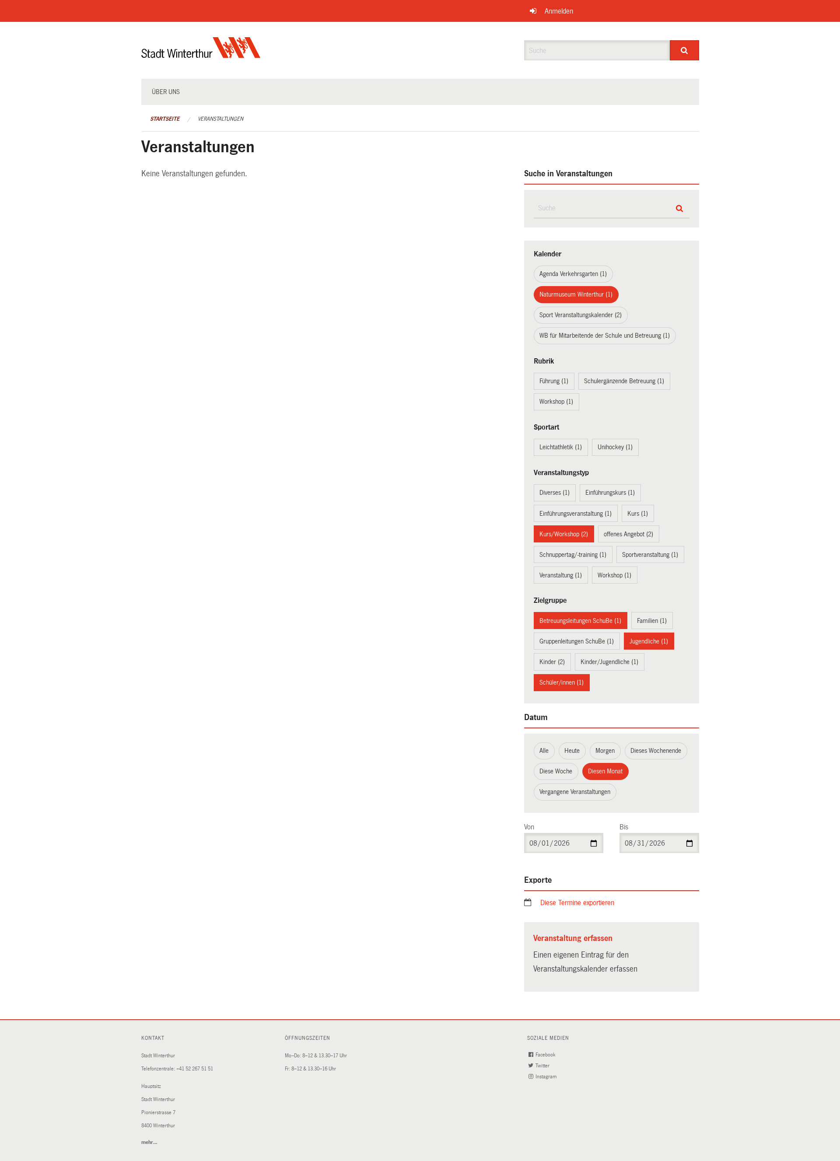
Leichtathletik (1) (560, 447)
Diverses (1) (554, 492)
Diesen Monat (605, 771)
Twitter (543, 1066)
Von (529, 827)
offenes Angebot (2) (628, 534)
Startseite (164, 119)
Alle (544, 750)
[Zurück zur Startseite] (201, 54)
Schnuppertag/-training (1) (572, 554)
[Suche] (684, 50)
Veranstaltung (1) (560, 575)
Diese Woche (555, 771)
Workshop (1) (556, 401)
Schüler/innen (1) (561, 682)
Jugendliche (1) (649, 641)
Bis (624, 827)
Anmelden (559, 11)
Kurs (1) (637, 513)
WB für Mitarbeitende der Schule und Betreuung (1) (604, 335)
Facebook (546, 1055)
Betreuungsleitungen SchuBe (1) (580, 620)
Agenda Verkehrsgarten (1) (573, 273)
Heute (572, 750)
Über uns (166, 91)
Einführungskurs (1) (610, 492)
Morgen (605, 750)
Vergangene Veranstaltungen (574, 791)
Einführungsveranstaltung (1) (575, 513)
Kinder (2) (552, 661)
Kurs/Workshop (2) (563, 534)
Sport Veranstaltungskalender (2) (580, 314)
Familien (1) (652, 620)
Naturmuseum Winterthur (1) (575, 294)
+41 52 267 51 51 (194, 1069)
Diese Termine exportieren (577, 902)
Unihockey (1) (615, 447)
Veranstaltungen (220, 119)
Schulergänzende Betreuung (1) (624, 381)
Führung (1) (553, 381)
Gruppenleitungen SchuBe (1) (576, 641)
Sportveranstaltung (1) (650, 554)
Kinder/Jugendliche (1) (609, 661)
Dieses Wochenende (655, 750)
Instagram (546, 1077)
